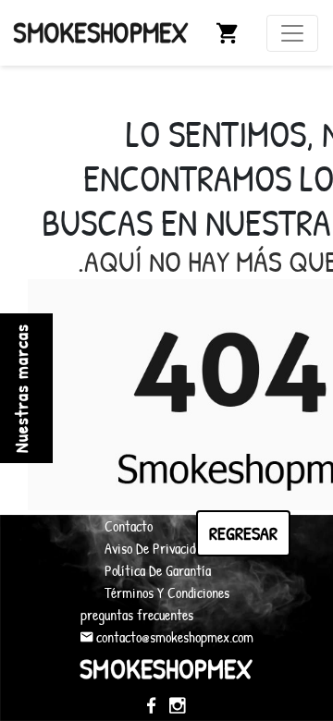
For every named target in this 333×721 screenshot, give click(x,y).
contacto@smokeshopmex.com (172, 637)
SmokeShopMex (101, 32)
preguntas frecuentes (136, 615)
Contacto (129, 526)
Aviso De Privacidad (155, 548)
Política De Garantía (158, 570)
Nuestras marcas (20, 388)
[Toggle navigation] (292, 33)
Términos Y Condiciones (167, 592)
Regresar (243, 532)
